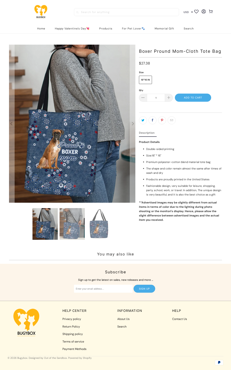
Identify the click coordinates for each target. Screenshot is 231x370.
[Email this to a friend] (172, 120)
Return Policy (71, 326)
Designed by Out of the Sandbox (48, 358)
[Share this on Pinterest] (162, 120)
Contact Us (179, 319)
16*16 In (145, 79)
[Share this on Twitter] (143, 120)
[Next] (133, 124)
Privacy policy (71, 319)
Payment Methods (74, 349)
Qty (141, 90)
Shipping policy (72, 334)
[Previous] (12, 124)
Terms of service (73, 341)
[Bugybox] (42, 12)
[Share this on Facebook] (152, 120)
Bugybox (22, 358)
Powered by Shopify (80, 358)
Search (122, 326)
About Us (123, 319)
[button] (105, 28)
